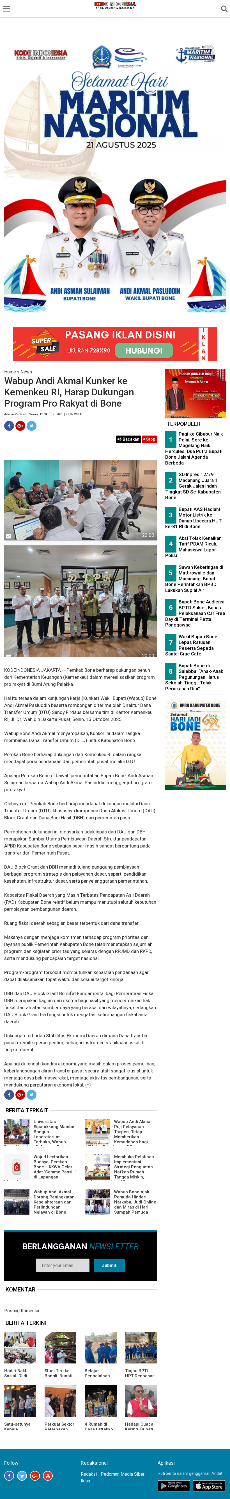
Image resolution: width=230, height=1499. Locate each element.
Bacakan (130, 439)
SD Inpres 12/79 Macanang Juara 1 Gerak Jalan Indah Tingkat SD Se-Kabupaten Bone (193, 486)
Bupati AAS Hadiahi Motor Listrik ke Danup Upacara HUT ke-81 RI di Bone (193, 517)
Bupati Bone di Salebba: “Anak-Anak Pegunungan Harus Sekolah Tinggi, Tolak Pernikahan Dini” (194, 677)
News (26, 372)
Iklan (85, 1481)
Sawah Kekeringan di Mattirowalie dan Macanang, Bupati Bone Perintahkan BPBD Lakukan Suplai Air (194, 578)
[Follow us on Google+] (35, 1476)
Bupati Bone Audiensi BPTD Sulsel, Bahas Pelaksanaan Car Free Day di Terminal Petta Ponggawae (195, 613)
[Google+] (20, 426)
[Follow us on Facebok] (9, 1476)
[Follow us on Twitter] (22, 1476)
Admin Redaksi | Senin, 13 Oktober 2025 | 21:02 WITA (43, 414)
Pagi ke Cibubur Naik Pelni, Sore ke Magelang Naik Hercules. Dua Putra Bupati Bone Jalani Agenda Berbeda (194, 448)
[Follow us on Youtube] (48, 1476)
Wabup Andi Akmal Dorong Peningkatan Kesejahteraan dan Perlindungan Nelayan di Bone (54, 1202)
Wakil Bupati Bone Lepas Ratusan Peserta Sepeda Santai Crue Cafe (191, 645)
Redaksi (89, 1474)
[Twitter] (31, 426)
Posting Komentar (22, 1310)
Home (10, 372)
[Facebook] (9, 426)
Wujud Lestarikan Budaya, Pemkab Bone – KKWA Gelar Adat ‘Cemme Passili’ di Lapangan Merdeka (39, 1169)
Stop (150, 439)
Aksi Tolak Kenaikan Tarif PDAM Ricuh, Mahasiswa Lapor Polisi (193, 546)
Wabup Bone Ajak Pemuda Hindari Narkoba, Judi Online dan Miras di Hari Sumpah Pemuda (135, 1202)
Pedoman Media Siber (122, 1474)
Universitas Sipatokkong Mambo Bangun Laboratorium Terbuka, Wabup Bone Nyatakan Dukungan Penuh (39, 1134)
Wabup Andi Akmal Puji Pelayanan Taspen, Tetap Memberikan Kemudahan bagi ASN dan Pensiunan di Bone (118, 1134)
